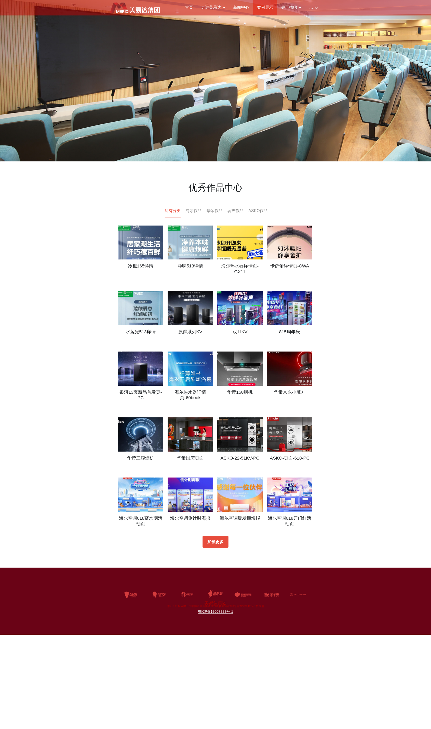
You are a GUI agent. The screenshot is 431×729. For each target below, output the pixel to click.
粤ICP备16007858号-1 (215, 611)
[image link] (135, 7)
